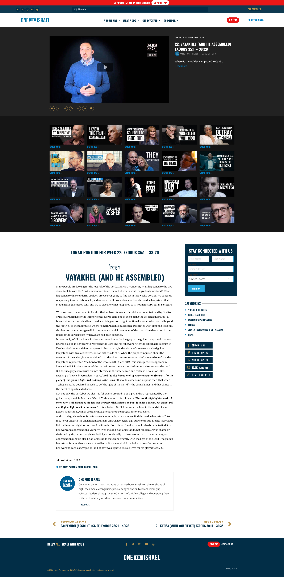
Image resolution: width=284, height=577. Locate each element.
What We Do (129, 20)
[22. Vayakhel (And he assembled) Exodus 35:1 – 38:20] (109, 69)
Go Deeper (170, 20)
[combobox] (140, 9)
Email (191, 264)
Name (191, 254)
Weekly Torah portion (189, 37)
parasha (73, 467)
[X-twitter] (23, 10)
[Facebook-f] (18, 10)
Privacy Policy (231, 569)
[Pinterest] (37, 10)
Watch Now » (56, 146)
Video (95, 467)
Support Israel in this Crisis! (132, 3)
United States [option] (197, 279)
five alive (63, 467)
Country (193, 275)
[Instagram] (27, 10)
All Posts (85, 504)
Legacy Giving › (255, 20)
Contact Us (227, 544)
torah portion (85, 467)
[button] (52, 108)
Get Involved (150, 20)
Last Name (218, 254)
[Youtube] (32, 10)
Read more (181, 66)
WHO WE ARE (110, 20)
